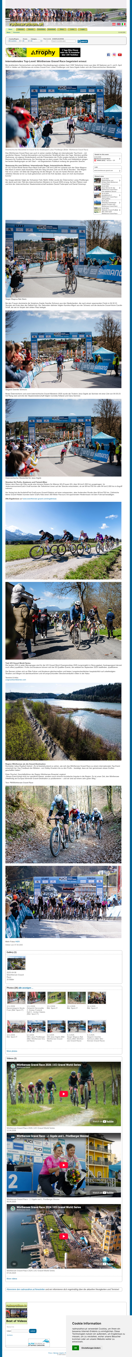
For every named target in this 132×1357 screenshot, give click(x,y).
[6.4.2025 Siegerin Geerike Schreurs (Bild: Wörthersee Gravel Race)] (96, 1032)
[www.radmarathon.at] (24, 26)
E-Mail (9, 1331)
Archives (10, 1335)
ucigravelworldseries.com (15, 680)
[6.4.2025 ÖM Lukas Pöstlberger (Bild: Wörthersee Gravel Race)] (36, 1032)
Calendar (21, 29)
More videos (12, 1279)
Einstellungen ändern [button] (91, 1348)
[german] (113, 25)
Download (51, 29)
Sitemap (55, 1353)
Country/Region (14, 39)
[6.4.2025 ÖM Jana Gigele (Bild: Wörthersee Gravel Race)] (56, 1032)
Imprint (61, 1353)
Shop (62, 29)
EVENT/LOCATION (58, 39)
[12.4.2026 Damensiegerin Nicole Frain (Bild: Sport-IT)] (16, 1004)
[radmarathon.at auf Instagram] (114, 56)
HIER (17, 942)
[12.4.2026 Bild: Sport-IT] (56, 1004)
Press (50, 1353)
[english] (118, 25)
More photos (12, 1051)
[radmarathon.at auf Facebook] (108, 56)
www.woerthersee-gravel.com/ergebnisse (39, 499)
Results (31, 29)
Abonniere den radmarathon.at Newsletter (26, 1289)
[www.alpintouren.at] (39, 1343)
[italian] (123, 25)
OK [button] (75, 1348)
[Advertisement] (66, 4)
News (10, 29)
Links (72, 29)
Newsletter (16, 32)
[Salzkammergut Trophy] (43, 56)
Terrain (25, 39)
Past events (47, 39)
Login (83, 29)
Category (34, 39)
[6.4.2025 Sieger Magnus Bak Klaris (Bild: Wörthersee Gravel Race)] (76, 1032)
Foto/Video (41, 29)
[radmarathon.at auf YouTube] (119, 56)
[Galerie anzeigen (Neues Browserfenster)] (16, 969)
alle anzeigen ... (25, 988)
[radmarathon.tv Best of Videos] (16, 1313)
